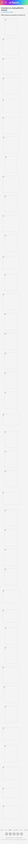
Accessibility (15, 830)
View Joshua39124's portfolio (7, 12)
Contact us (21, 830)
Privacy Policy (24, 839)
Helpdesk (26, 830)
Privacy (10, 830)
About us (2, 830)
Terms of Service (17, 839)
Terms (6, 830)
